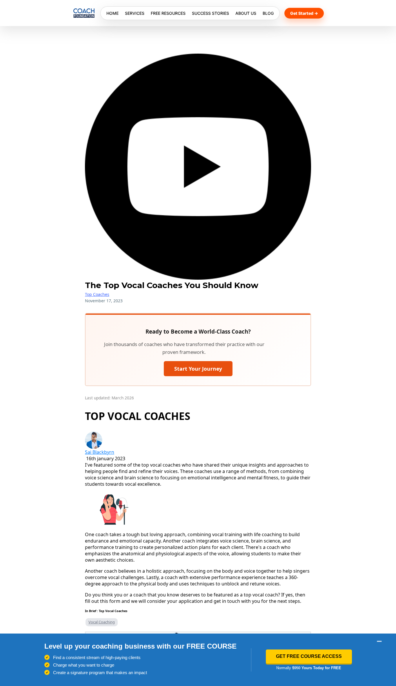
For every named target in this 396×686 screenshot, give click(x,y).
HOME (112, 13)
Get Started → (304, 13)
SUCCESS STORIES (210, 13)
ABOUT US (245, 13)
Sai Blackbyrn (99, 452)
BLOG (268, 13)
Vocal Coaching (101, 622)
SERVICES (134, 13)
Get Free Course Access (309, 656)
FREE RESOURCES (168, 13)
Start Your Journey (198, 368)
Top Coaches (97, 294)
